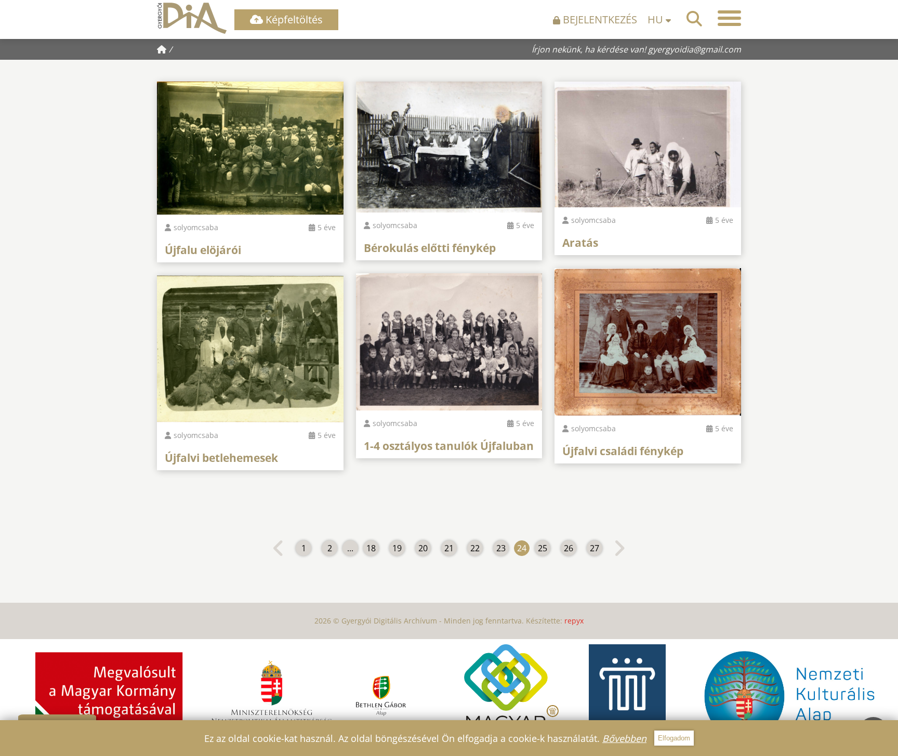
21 (449, 548)
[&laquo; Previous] (278, 548)
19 (397, 548)
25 (542, 548)
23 (501, 548)
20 (423, 548)
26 (568, 548)
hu (657, 19)
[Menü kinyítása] (729, 18)
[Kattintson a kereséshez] (694, 18)
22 (475, 548)
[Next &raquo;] (619, 548)
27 (594, 548)
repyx (574, 621)
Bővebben (624, 738)
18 (371, 548)
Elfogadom (674, 738)
